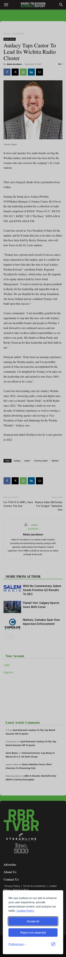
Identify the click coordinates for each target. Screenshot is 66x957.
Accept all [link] (33, 921)
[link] (17, 944)
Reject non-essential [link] (33, 932)
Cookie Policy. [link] (25, 911)
